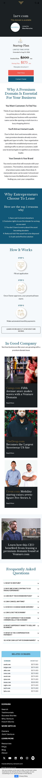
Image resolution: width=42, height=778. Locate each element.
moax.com (7, 682)
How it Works (8, 722)
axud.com (7, 676)
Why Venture (8, 719)
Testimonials (8, 712)
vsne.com (7, 673)
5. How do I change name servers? (19, 607)
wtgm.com (7, 667)
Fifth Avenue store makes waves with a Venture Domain (19, 392)
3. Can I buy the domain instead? (18, 596)
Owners (5, 731)
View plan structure (21, 67)
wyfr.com (7, 688)
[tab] (21, 583)
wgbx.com (7, 685)
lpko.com (7, 691)
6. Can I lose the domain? (14, 612)
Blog (4, 750)
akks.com (7, 670)
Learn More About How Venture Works (21, 330)
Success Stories (9, 715)
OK (16, 776)
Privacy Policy (23, 776)
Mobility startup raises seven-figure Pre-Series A (19, 494)
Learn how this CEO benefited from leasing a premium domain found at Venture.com (21, 549)
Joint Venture (8, 734)
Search (5, 709)
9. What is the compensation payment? (16, 634)
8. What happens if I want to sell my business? (19, 626)
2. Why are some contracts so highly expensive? (17, 589)
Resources (6, 743)
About (4, 753)
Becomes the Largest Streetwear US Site (19, 444)
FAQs (4, 747)
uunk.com (7, 664)
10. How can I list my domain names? (20, 640)
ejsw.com (7, 679)
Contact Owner (21, 79)
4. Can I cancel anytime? (14, 601)
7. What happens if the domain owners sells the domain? (17, 619)
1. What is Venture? (12, 583)
